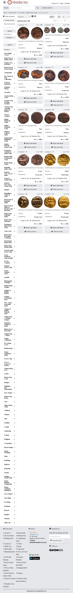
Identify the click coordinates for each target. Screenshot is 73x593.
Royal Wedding (7, 451)
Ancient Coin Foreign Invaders (8, 102)
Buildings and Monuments (8, 387)
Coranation (8, 443)
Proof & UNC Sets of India (8, 173)
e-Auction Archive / (12, 12)
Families (7, 423)
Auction (8, 37)
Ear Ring (7, 502)
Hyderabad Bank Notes (8, 241)
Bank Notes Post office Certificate (8, 236)
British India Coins (8, 163)
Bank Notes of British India (8, 215)
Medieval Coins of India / (32, 12)
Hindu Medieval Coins (7, 121)
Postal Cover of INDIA (8, 63)
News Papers (8, 494)
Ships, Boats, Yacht (8, 406)
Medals (6, 190)
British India (8, 348)
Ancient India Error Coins (8, 251)
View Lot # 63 (31, 147)
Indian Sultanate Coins (7, 127)
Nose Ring (7, 498)
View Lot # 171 (58, 105)
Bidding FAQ (22, 535)
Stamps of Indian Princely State (7, 311)
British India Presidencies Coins (8, 158)
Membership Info (10, 552)
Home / (5, 12)
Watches (7, 518)
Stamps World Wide (8, 477)
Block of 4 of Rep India (8, 329)
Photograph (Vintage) (8, 281)
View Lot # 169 (31, 189)
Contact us (8, 544)
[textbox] (39, 539)
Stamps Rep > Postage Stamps (8, 318)
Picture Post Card (8, 378)
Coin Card (7, 231)
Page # (52, 17)
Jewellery (7, 92)
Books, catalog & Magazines (7, 488)
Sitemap (20, 573)
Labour (6, 435)
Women (6, 414)
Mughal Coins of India (7, 133)
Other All (7, 522)
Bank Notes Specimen (8, 220)
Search (10, 31)
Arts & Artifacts (7, 115)
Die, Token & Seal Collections (8, 78)
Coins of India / (21, 12)
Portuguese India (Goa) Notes (8, 226)
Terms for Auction (10, 578)
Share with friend (31, 59)
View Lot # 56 (31, 231)
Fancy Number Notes (7, 272)
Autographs (8, 72)
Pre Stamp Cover (7, 344)
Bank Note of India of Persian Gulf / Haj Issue (8, 208)
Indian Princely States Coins (8, 145)
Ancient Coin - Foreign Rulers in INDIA (8, 109)
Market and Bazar (8, 397)
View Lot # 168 (31, 63)
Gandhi (6, 277)
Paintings (7, 460)
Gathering (7, 431)
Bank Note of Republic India (8, 201)
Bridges (6, 382)
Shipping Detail (22, 568)
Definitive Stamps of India (7, 324)
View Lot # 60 (58, 147)
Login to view (25, 52)
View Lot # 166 (31, 102)
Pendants (7, 506)
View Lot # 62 (58, 231)
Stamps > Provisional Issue (8, 298)
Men (5, 418)
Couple (6, 427)
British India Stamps (8, 286)
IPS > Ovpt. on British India (8, 304)
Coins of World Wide (8, 179)
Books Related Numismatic (8, 482)
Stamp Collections (7, 339)
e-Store (20, 544)
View (6, 401)
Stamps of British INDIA (7, 292)
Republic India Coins (8, 168)
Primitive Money (7, 87)
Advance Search (47, 8)
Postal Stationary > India (8, 353)
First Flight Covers (8, 54)
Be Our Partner (9, 535)
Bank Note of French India (8, 68)
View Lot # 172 (58, 189)
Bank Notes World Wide (8, 246)
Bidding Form (9, 538)
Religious (7, 439)
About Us (8, 533)
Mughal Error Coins (8, 266)
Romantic (7, 468)
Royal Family (8, 447)
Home (19, 546)
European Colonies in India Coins (8, 152)
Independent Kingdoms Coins (8, 139)
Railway (7, 464)
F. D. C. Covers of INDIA (7, 364)
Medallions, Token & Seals (8, 195)
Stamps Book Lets (8, 369)
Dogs (6, 456)
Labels (6, 374)
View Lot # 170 (58, 56)
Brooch (6, 510)
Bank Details (21, 533)
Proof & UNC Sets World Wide (8, 184)
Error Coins (8, 359)
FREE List (8, 546)
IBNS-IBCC (8, 549)
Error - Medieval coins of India (8, 256)
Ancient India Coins (8, 96)
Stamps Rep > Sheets (8, 334)
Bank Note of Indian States (8, 58)
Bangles (6, 514)
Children (7, 410)
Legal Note (21, 549)
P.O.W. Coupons (7, 262)
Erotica (6, 472)
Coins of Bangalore (7, 83)
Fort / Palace (8, 393)
